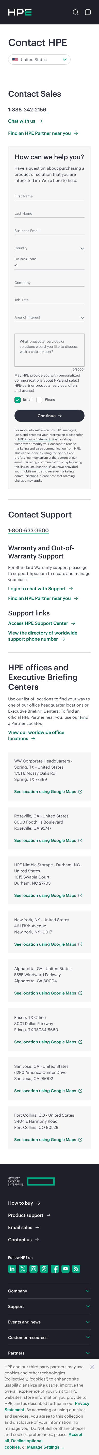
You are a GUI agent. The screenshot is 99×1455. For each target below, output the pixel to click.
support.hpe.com (30, 573)
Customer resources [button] (27, 1337)
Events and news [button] (24, 1321)
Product (25, 1215)
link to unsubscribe (33, 467)
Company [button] (17, 1290)
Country (20, 241)
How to (20, 1203)
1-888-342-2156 (27, 109)
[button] (92, 1366)
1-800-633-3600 (28, 530)
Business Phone (25, 259)
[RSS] (76, 1269)
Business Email (24, 223)
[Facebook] (55, 1269)
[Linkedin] (12, 1269)
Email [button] (20, 1227)
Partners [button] (16, 1353)
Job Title (20, 293)
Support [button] (16, 1306)
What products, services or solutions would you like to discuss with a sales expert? (48, 326)
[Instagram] (33, 1269)
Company (21, 275)
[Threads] (44, 1269)
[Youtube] (65, 1269)
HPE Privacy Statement (34, 439)
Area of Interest (25, 310)
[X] (23, 1269)
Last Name (21, 206)
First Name (22, 189)
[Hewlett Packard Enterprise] (19, 12)
